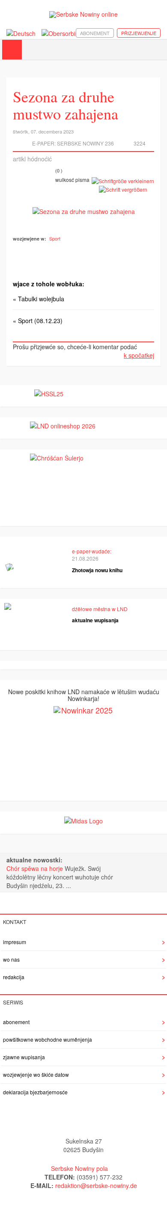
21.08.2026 (85, 558)
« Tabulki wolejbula (38, 298)
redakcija (13, 976)
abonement (95, 33)
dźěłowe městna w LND (100, 608)
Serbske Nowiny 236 (85, 143)
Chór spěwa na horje (35, 868)
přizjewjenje (138, 33)
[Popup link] (84, 210)
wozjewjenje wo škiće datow (36, 1074)
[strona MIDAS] (83, 820)
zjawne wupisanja (24, 1057)
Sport (54, 238)
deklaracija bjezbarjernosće (35, 1092)
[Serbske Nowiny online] (83, 14)
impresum (14, 941)
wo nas (11, 959)
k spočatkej (139, 355)
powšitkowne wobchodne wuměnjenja (47, 1039)
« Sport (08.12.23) (38, 320)
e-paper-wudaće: (91, 551)
